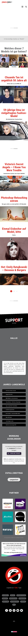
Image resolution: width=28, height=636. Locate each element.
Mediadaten (13, 598)
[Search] (26, 6)
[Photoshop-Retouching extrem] (14, 214)
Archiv (13, 595)
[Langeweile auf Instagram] (14, 610)
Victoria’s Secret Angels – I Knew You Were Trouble (14, 167)
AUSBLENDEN (16, 148)
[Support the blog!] (14, 321)
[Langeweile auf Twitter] (10, 610)
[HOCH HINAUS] (14, 621)
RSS (14, 604)
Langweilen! (14, 480)
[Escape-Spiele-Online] (20, 529)
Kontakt (5, 598)
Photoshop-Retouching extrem (14, 199)
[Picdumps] (7, 529)
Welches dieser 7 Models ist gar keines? (14, 50)
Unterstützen (21, 595)
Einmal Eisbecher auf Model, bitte (14, 230)
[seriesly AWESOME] (20, 504)
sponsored (22, 598)
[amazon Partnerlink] (7, 504)
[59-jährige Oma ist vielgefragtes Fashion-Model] (14, 131)
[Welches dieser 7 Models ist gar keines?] (14, 60)
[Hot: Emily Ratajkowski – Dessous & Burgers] (14, 279)
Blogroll (5, 595)
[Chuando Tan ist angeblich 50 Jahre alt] (14, 94)
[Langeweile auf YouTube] (17, 610)
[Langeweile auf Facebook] (6, 610)
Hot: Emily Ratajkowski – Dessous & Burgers (14, 268)
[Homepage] (11, 2)
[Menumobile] (22, 6)
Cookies (23, 601)
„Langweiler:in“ (12, 448)
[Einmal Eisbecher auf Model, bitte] (14, 248)
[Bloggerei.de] (14, 631)
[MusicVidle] (7, 516)
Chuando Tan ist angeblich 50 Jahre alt (14, 79)
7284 (16, 588)
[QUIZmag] (20, 516)
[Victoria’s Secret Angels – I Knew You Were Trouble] (14, 183)
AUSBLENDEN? (15, 300)
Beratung (5, 601)
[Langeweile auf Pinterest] (21, 610)
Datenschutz (15, 601)
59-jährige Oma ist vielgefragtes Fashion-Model (14, 113)
